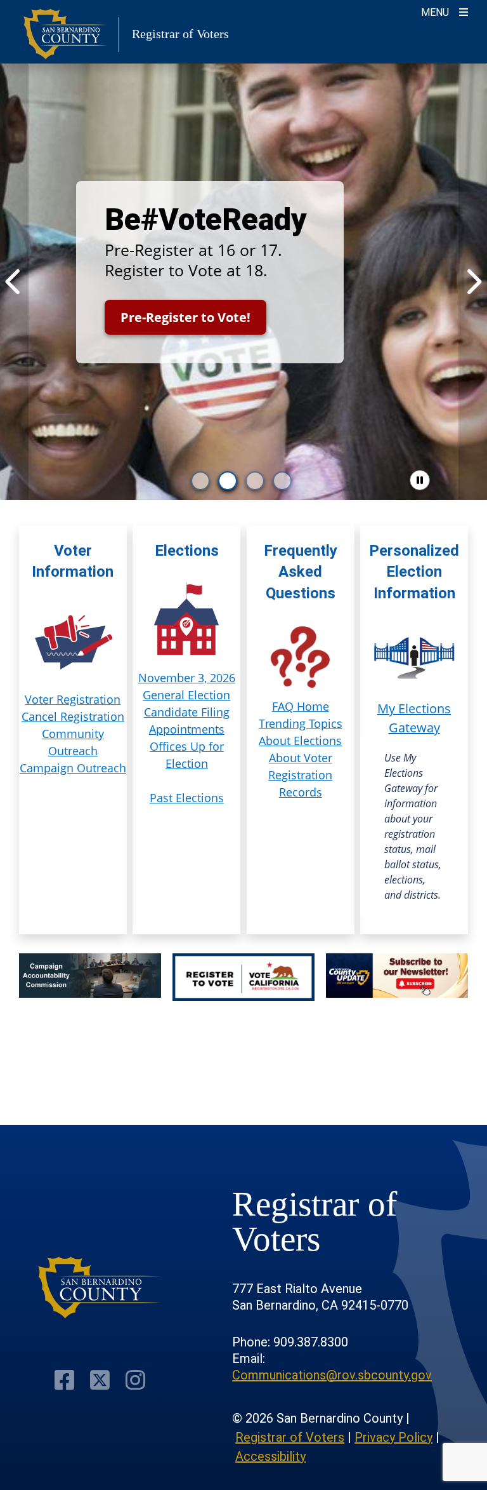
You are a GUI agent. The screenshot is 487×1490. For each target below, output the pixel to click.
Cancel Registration (73, 716)
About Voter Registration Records (300, 775)
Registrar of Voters (289, 1437)
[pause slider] (420, 480)
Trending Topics (300, 723)
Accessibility (270, 1456)
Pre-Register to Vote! (185, 317)
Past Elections (187, 797)
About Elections (300, 740)
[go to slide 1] (200, 480)
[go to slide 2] (227, 480)
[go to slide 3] (254, 480)
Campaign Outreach (73, 767)
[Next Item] (472, 282)
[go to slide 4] (282, 480)
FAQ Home (300, 706)
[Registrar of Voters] (99, 1287)
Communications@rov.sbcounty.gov (332, 1375)
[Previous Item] (14, 282)
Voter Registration (72, 699)
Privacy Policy (393, 1437)
